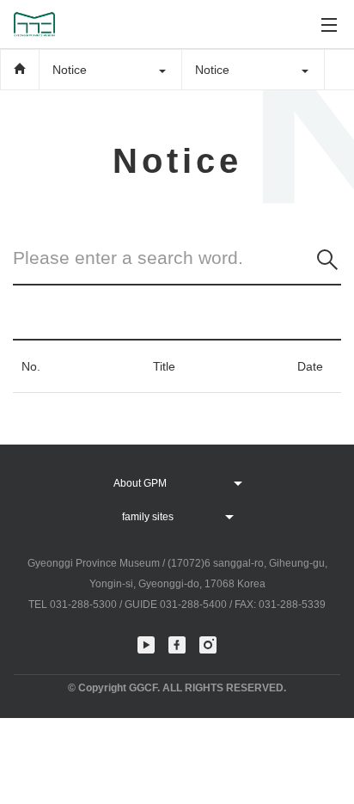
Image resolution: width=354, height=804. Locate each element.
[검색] (327, 259)
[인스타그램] (208, 645)
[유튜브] (146, 645)
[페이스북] (177, 645)
